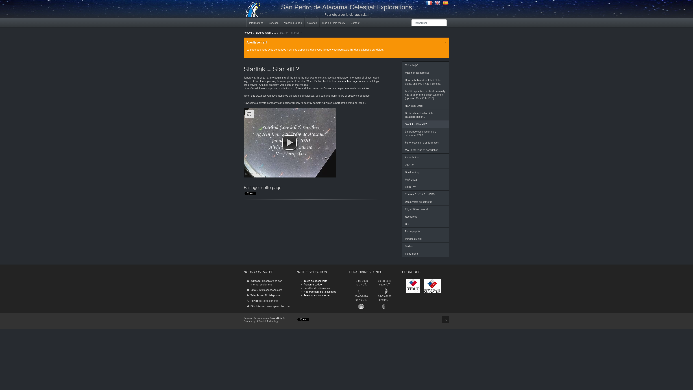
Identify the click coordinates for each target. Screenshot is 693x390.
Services (273, 23)
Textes (409, 246)
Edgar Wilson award (416, 209)
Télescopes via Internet (317, 295)
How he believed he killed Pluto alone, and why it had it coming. (423, 81)
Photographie (412, 231)
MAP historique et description (421, 150)
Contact (355, 23)
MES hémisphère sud (417, 72)
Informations (256, 23)
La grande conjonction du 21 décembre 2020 (421, 133)
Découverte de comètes (418, 201)
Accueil (248, 32)
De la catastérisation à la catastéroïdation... (419, 114)
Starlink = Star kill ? (416, 124)
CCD (407, 224)
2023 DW (410, 187)
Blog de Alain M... (266, 32)
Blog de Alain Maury (333, 23)
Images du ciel (413, 238)
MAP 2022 (411, 179)
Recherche (411, 216)
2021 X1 (410, 164)
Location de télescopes (317, 288)
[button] (289, 142)
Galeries (312, 23)
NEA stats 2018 (414, 105)
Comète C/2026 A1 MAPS (420, 194)
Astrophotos (412, 157)
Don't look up (412, 172)
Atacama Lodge (293, 23)
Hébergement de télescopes (320, 291)
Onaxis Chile (276, 317)
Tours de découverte (315, 281)
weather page (350, 81)
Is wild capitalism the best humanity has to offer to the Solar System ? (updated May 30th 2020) (425, 94)
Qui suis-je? (412, 65)
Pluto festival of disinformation (422, 142)
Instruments (412, 253)
